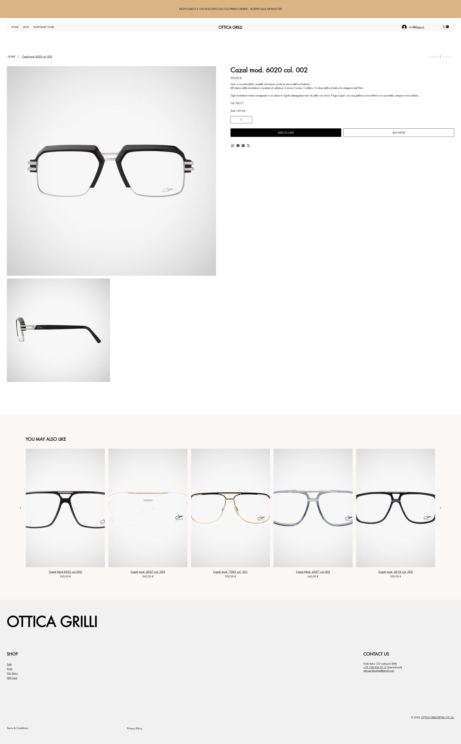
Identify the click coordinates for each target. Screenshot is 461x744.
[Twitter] (248, 145)
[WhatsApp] (232, 145)
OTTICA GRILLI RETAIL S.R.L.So (437, 717)
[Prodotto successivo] (440, 508)
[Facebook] (238, 145)
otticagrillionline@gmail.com (378, 670)
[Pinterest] (243, 145)
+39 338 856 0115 (375, 667)
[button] (446, 26)
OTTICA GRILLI (52, 621)
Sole (9, 664)
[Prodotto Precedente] (20, 508)
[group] (230, 513)
